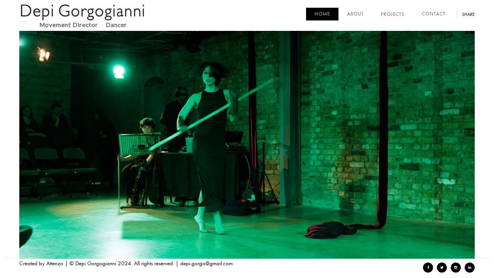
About (355, 14)
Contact (434, 14)
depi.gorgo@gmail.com (206, 263)
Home (322, 14)
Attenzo (54, 263)
